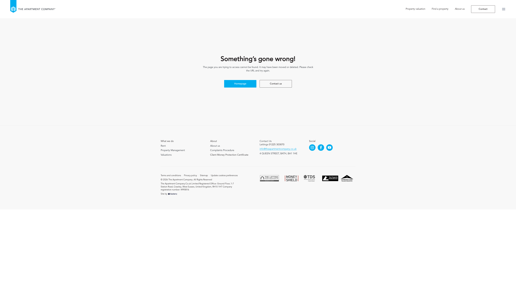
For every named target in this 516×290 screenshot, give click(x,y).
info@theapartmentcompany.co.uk (278, 149)
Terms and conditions (171, 176)
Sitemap (204, 176)
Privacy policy (190, 176)
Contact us (276, 84)
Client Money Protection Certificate (229, 155)
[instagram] (312, 147)
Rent (163, 146)
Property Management (173, 150)
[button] (503, 9)
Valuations (166, 155)
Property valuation (415, 9)
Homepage (240, 84)
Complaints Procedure (222, 150)
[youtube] (329, 147)
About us (460, 9)
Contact (483, 9)
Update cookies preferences (224, 176)
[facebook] (321, 147)
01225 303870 (276, 144)
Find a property (440, 9)
